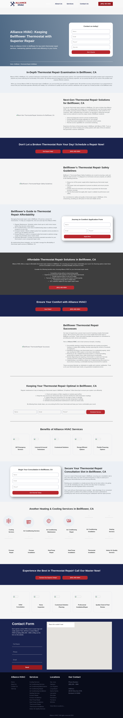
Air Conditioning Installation (38, 691)
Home (11, 64)
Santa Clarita (54, 691)
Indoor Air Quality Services (37, 709)
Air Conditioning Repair (36, 689)
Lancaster (53, 693)
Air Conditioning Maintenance (38, 686)
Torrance (53, 700)
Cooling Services (34, 682)
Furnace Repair (34, 695)
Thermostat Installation (37, 706)
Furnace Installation (35, 697)
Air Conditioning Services (31, 531)
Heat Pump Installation (36, 702)
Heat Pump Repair (35, 700)
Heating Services (35, 693)
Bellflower (17, 64)
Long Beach (54, 689)
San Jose (53, 682)
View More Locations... (57, 706)
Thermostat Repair (35, 704)
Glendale (53, 695)
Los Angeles (54, 686)
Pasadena (53, 697)
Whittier (52, 702)
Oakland (52, 684)
